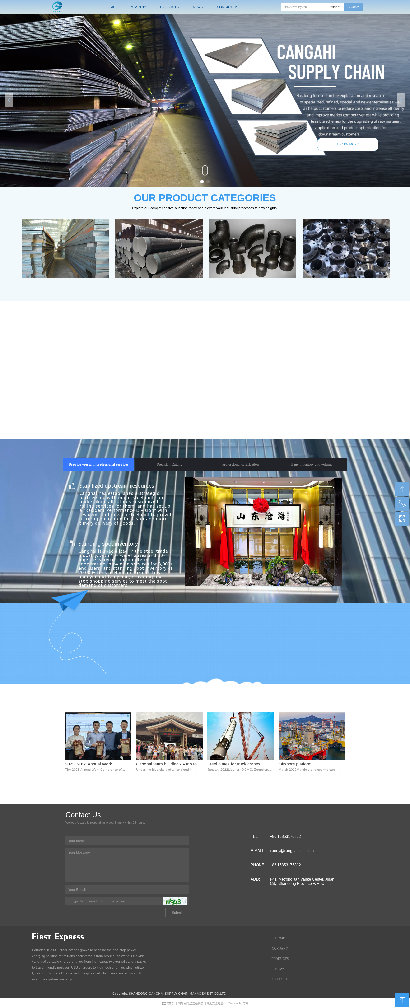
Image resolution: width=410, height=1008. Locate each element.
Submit (177, 913)
